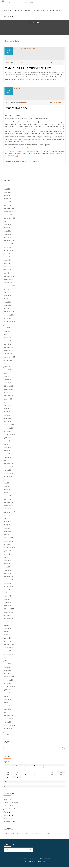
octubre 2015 (8, 583)
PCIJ (5, 10)
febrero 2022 (8, 341)
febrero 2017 (8, 531)
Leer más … (37, 161)
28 (17, 777)
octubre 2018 (8, 470)
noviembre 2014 (9, 612)
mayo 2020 (7, 409)
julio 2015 (7, 590)
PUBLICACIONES (15, 10)
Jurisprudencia (8, 809)
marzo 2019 (7, 454)
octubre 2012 (8, 683)
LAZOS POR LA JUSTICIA (16, 108)
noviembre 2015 (9, 580)
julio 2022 (7, 325)
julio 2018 (7, 480)
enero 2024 (7, 273)
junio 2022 (7, 328)
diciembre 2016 (9, 538)
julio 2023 (7, 289)
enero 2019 (7, 460)
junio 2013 (7, 661)
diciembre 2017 (9, 502)
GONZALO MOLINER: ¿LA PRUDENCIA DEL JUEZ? (27, 68)
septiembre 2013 (9, 654)
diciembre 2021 (9, 347)
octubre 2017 (8, 509)
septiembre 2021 (9, 357)
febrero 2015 (8, 602)
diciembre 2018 (9, 464)
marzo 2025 (7, 231)
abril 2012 (7, 703)
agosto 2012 (8, 690)
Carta (9, 833)
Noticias (24, 63)
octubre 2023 (8, 283)
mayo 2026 (7, 192)
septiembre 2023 (9, 286)
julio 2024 (7, 254)
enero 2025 (7, 237)
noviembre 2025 (9, 212)
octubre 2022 (8, 318)
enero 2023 (7, 308)
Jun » (5, 786)
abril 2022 (7, 334)
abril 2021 (7, 373)
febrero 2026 (8, 202)
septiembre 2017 (9, 512)
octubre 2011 (8, 722)
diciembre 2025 (9, 208)
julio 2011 (7, 732)
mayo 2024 (7, 260)
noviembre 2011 (9, 719)
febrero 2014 (8, 638)
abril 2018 (7, 489)
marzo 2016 (7, 567)
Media (6, 812)
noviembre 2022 (9, 315)
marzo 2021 (7, 376)
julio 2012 (7, 693)
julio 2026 (7, 186)
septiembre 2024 (9, 250)
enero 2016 (7, 573)
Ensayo (6, 799)
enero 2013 (7, 674)
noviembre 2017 (9, 506)
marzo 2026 (7, 199)
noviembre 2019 (9, 428)
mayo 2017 (7, 522)
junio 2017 (7, 518)
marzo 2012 (7, 706)
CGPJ (12, 833)
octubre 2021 (8, 354)
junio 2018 (7, 483)
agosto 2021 (8, 360)
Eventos (36, 833)
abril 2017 (7, 525)
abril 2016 (7, 564)
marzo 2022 (7, 338)
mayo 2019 (7, 447)
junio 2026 (7, 189)
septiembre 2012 (9, 686)
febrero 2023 (8, 305)
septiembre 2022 (9, 321)
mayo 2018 (7, 486)
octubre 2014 (8, 615)
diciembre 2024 (9, 241)
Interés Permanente (10, 802)
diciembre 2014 (9, 609)
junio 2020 (7, 405)
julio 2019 (7, 441)
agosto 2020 (8, 399)
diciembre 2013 (9, 644)
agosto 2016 (8, 551)
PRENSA (49, 10)
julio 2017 (7, 515)
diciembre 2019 (9, 425)
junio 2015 (7, 593)
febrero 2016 (8, 570)
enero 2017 (7, 535)
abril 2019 (7, 451)
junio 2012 (7, 696)
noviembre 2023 (9, 279)
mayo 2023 (7, 296)
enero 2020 (7, 422)
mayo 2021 (7, 370)
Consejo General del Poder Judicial (21, 833)
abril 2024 (7, 263)
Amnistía (6, 833)
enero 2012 (7, 712)
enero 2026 (7, 205)
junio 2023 (7, 292)
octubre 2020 (8, 392)
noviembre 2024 (9, 244)
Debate (32, 833)
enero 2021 (7, 383)
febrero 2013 (8, 670)
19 (61, 772)
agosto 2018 (8, 476)
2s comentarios (57, 103)
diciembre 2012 (9, 677)
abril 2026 (7, 195)
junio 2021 (7, 367)
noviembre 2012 (9, 680)
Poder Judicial (58, 833)
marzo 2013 (7, 667)
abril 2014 (7, 632)
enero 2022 (7, 344)
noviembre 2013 (9, 648)
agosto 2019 (8, 438)
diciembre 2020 (9, 386)
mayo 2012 (7, 699)
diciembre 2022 (9, 312)
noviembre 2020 (9, 389)
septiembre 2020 (9, 396)
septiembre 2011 (9, 725)
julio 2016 (7, 554)
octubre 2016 (8, 544)
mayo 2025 (7, 224)
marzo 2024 (7, 266)
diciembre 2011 (9, 716)
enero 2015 (7, 606)
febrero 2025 (8, 234)
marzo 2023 (7, 302)
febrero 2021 (8, 380)
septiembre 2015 (9, 586)
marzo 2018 (7, 493)
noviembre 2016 (9, 541)
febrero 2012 (8, 709)
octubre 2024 (8, 247)
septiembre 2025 (9, 218)
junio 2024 (7, 257)
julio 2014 (7, 622)
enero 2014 (7, 641)
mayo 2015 (7, 596)
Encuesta (7, 16)
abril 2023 (7, 299)
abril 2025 (7, 228)
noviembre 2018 (9, 467)
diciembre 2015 (9, 577)
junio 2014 (7, 625)
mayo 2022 (7, 331)
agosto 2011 (8, 728)
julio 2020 (7, 402)
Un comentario (57, 63)
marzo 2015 (7, 599)
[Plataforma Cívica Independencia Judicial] (18, 3)
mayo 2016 (7, 560)
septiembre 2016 (9, 548)
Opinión (6, 818)
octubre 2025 (8, 215)
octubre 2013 (8, 651)
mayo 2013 (7, 664)
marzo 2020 (7, 415)
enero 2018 (7, 499)
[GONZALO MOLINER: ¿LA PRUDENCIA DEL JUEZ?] (20, 48)
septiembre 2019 (9, 434)
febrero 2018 (8, 496)
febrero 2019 (8, 457)
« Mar (5, 782)
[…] (56, 79)
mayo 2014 (7, 628)
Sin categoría (8, 822)
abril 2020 (7, 412)
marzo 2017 (7, 528)
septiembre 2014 (9, 619)
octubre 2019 (8, 431)
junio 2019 (7, 444)
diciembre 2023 (9, 276)
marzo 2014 (7, 635)
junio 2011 (7, 735)
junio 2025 (7, 221)
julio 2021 (7, 363)
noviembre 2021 (9, 350)
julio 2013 (7, 657)
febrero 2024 (8, 270)
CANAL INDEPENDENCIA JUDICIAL (34, 10)
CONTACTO (59, 10)
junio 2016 (7, 557)
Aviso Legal (41, 861)
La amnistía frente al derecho (45, 833)
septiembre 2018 (9, 473)
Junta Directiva (8, 806)
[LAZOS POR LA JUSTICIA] (12, 88)
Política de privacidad (30, 861)
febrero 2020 (8, 418)
